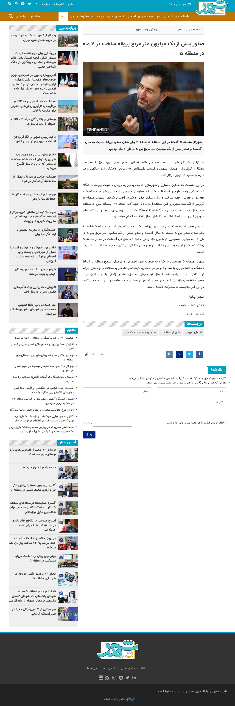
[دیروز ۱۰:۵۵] (68, 235)
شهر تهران (179, 691)
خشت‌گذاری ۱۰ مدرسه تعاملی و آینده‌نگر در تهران (36, 232)
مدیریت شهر (162, 16)
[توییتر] (127, 678)
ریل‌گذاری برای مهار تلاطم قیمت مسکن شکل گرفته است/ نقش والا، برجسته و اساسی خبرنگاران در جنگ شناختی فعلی (33, 60)
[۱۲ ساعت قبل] (68, 199)
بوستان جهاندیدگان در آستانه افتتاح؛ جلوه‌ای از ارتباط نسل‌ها (32, 122)
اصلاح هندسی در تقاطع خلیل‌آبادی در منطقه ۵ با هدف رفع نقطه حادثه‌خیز (34, 525)
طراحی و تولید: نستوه (114, 699)
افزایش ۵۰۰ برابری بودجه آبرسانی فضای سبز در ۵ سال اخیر (35, 289)
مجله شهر (34, 16)
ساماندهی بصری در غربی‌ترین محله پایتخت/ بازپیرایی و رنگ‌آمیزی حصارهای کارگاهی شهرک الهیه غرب (41, 429)
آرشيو (70, 4)
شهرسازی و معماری (102, 16)
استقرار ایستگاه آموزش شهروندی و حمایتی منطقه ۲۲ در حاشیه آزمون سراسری (43, 401)
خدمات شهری (145, 16)
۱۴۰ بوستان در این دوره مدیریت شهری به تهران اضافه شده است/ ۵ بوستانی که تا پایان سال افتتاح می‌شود (33, 161)
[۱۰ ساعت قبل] (68, 274)
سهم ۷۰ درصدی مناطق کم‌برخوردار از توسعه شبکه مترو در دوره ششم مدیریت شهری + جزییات (33, 217)
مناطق (63, 16)
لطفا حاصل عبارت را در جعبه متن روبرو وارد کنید (196, 423)
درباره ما (46, 4)
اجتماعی (131, 16)
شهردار (175, 16)
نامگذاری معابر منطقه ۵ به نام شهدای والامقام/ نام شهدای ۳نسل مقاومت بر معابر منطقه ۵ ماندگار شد (32, 596)
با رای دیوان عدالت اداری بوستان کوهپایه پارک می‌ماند (35, 272)
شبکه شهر (21, 16)
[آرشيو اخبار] (101, 678)
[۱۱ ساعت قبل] (68, 80)
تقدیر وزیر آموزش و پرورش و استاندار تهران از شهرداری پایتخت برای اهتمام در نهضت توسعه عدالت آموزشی (32, 254)
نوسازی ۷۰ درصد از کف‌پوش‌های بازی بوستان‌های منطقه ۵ (45, 357)
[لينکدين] (134, 678)
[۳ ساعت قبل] (68, 310)
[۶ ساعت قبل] (68, 58)
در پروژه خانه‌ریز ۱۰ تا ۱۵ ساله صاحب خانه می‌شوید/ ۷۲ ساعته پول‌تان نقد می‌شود (32, 543)
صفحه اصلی (195, 30)
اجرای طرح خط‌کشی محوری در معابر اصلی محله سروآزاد (42, 410)
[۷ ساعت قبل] (68, 142)
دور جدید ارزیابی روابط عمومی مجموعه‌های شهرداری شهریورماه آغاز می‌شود (32, 310)
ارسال (89, 434)
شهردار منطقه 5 (171, 332)
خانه (183, 16)
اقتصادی (119, 16)
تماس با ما (58, 4)
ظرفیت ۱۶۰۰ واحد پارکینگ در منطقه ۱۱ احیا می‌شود (44, 338)
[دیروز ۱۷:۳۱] (68, 40)
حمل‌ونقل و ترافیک (79, 16)
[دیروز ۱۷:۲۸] (68, 124)
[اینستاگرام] (114, 678)
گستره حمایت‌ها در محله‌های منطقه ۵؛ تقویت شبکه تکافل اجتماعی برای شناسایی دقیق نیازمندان (33, 508)
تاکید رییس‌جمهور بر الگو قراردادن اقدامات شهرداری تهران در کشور (35, 139)
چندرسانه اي (128, 668)
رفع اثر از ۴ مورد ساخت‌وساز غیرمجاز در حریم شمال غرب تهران (33, 38)
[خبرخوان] (107, 678)
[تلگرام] (121, 678)
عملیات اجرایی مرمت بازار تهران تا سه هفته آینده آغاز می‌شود (34, 179)
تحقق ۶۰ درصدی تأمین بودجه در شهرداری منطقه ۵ (35, 576)
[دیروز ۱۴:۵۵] (68, 106)
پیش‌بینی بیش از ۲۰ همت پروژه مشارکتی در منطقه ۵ (35, 558)
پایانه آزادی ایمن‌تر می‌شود (39, 467)
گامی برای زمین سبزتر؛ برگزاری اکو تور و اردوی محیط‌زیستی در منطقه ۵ (33, 488)
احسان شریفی (193, 332)
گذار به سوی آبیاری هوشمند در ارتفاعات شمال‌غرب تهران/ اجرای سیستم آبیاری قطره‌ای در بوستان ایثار (44, 418)
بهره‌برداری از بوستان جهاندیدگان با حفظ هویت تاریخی (34, 197)
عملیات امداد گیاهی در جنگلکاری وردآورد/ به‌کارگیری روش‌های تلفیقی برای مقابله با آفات (33, 106)
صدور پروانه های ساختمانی (140, 332)
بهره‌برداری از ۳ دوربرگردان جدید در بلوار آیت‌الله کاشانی (34, 612)
